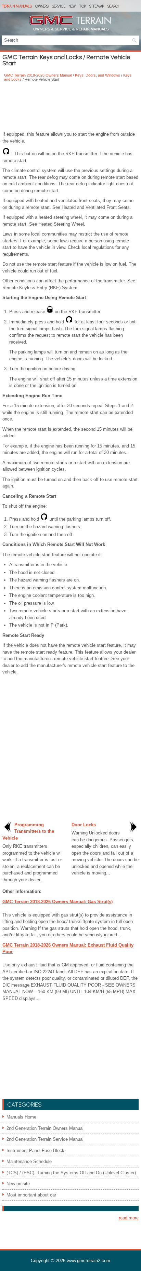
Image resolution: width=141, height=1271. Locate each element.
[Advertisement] (70, 107)
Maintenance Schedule (29, 1161)
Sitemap (96, 6)
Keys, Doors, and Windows (97, 75)
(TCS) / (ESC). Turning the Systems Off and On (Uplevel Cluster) (71, 1172)
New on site (18, 1183)
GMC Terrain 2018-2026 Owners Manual (38, 75)
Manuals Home (21, 1117)
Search (113, 6)
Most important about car (31, 1195)
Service (58, 6)
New (72, 6)
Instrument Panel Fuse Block (35, 1150)
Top (82, 6)
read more (129, 1217)
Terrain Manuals (17, 6)
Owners (42, 6)
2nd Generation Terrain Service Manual (45, 1139)
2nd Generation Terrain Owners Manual (45, 1128)
